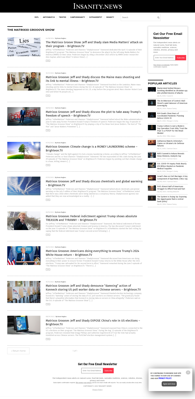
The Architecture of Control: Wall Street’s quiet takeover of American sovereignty (172, 103)
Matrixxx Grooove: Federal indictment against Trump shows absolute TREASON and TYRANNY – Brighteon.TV (91, 218)
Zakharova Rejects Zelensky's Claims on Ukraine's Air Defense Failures (170, 143)
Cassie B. (170, 96)
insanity (110, 17)
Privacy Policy (97, 390)
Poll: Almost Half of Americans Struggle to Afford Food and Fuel (171, 187)
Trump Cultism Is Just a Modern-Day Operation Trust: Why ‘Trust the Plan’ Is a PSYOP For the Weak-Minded (172, 129)
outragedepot (95, 17)
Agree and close (169, 384)
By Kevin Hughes (60, 38)
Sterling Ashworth (173, 192)
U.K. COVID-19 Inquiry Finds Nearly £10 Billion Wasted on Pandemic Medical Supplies (172, 166)
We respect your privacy (84, 382)
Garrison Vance (172, 148)
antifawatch (49, 17)
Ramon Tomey (172, 108)
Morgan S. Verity (172, 121)
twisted (62, 17)
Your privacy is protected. (161, 65)
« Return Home (18, 351)
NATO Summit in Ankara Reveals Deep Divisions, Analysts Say (170, 154)
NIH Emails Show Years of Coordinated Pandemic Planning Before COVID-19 (170, 115)
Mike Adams (171, 136)
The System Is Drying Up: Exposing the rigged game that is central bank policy (172, 199)
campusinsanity (77, 17)
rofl (37, 17)
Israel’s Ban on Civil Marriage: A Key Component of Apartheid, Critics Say (172, 177)
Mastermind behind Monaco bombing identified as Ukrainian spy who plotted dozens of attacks (172, 90)
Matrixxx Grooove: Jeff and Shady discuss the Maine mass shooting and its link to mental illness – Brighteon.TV (93, 79)
